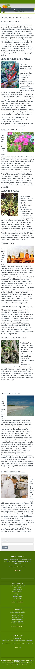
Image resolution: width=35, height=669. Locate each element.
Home (5, 664)
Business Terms (22, 664)
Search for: (5, 541)
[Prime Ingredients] (17, 3)
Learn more (17, 570)
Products (15, 664)
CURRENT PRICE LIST (22, 18)
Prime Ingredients (9, 660)
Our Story (9, 664)
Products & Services (18, 626)
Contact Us (17, 647)
